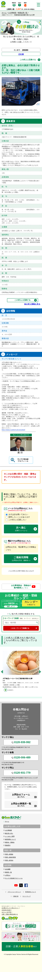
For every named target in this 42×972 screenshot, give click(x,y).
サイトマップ (27, 896)
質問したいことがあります (19, 517)
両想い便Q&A (9, 860)
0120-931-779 (22, 772)
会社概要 (7, 869)
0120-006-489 (22, 757)
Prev (2, 672)
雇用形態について (10, 839)
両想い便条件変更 (10, 857)
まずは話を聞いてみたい (18, 514)
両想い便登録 (9, 854)
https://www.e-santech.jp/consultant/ (13, 430)
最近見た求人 (9, 833)
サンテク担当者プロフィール (14, 878)
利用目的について (30, 892)
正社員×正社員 (6, 910)
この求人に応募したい (17, 520)
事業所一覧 (8, 872)
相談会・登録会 (9, 842)
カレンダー (31, 603)
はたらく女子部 (6, 912)
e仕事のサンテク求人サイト (10, 908)
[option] (21, 670)
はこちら (21, 586)
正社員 (21, 54)
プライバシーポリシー (14, 892)
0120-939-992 (22, 742)
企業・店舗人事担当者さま (10, 914)
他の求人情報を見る (32, 304)
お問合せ (7, 875)
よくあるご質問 (9, 836)
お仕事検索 (8, 830)
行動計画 (15, 896)
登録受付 (7, 845)
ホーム (7, 821)
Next (40, 672)
